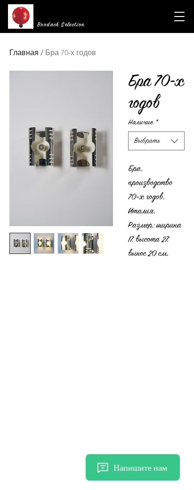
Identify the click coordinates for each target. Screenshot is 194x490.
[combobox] (156, 140)
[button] (179, 16)
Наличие (143, 122)
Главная (24, 52)
